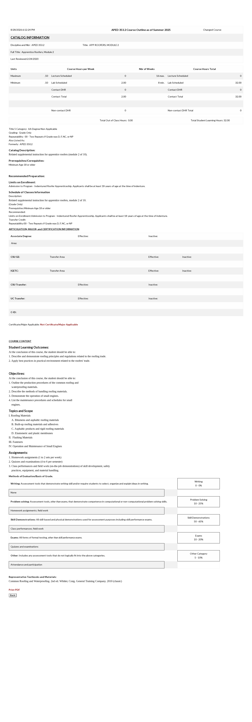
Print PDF (14, 589)
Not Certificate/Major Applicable (59, 324)
